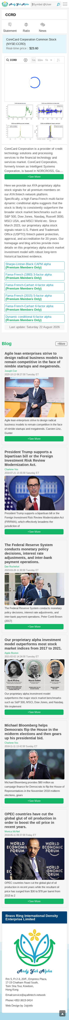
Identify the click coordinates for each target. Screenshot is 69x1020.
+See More (34, 176)
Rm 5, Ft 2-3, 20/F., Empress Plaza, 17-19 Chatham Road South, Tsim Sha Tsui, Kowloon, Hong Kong (26, 984)
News (42, 30)
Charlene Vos (11, 469)
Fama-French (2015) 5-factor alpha (28, 297)
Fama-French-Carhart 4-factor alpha (29, 286)
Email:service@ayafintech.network (25, 994)
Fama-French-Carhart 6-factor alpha (29, 307)
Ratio (26, 30)
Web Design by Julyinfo (19, 1005)
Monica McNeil (12, 831)
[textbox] (46, 4)
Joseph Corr (11, 371)
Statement (10, 30)
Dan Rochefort (12, 566)
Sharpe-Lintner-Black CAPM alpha (28, 265)
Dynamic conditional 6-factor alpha (28, 318)
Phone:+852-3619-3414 (19, 1000)
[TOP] (62, 1013)
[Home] (15, 4)
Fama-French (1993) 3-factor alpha (28, 276)
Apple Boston (11, 653)
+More (61, 343)
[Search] (58, 4)
